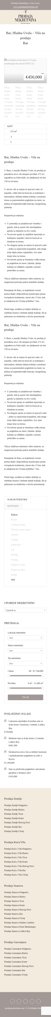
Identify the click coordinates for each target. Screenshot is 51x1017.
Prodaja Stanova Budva (14, 896)
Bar (25, 43)
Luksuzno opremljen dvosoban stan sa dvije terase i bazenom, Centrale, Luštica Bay (27, 724)
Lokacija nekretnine (17, 632)
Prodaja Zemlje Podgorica (15, 805)
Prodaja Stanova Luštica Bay (17, 931)
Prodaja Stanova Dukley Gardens (19, 922)
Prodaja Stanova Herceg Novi (17, 909)
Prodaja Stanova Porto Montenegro (20, 927)
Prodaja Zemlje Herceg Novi (17, 822)
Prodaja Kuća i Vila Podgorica (17, 849)
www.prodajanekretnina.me (25, 7)
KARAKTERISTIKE (17, 499)
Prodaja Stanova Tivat (14, 901)
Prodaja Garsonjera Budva (16, 953)
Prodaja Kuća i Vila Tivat (15, 857)
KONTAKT (13, 506)
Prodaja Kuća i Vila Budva (16, 853)
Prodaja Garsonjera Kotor (15, 962)
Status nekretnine (15, 645)
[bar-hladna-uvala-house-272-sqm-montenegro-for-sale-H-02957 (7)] (25, 70)
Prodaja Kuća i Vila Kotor (16, 862)
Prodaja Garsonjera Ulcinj (15, 974)
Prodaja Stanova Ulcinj (14, 918)
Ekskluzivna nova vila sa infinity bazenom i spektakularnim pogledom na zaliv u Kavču (27, 755)
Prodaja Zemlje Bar (13, 827)
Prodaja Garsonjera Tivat (15, 957)
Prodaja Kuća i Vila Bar (15, 870)
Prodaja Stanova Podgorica (16, 892)
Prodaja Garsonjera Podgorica (17, 949)
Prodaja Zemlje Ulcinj (14, 831)
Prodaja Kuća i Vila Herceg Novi (19, 866)
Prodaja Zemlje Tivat (13, 814)
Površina (25, 683)
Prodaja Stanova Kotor (14, 905)
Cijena (25, 671)
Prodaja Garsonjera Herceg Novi (19, 966)
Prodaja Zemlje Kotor (14, 818)
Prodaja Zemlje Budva (14, 809)
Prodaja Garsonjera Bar (14, 970)
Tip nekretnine (14, 658)
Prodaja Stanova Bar (13, 914)
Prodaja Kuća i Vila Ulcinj (16, 875)
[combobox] (25, 610)
